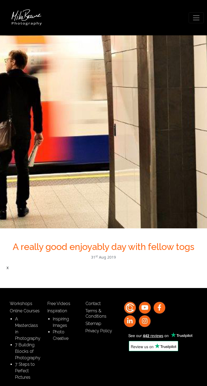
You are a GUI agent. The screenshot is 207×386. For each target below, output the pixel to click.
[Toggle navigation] (196, 17)
